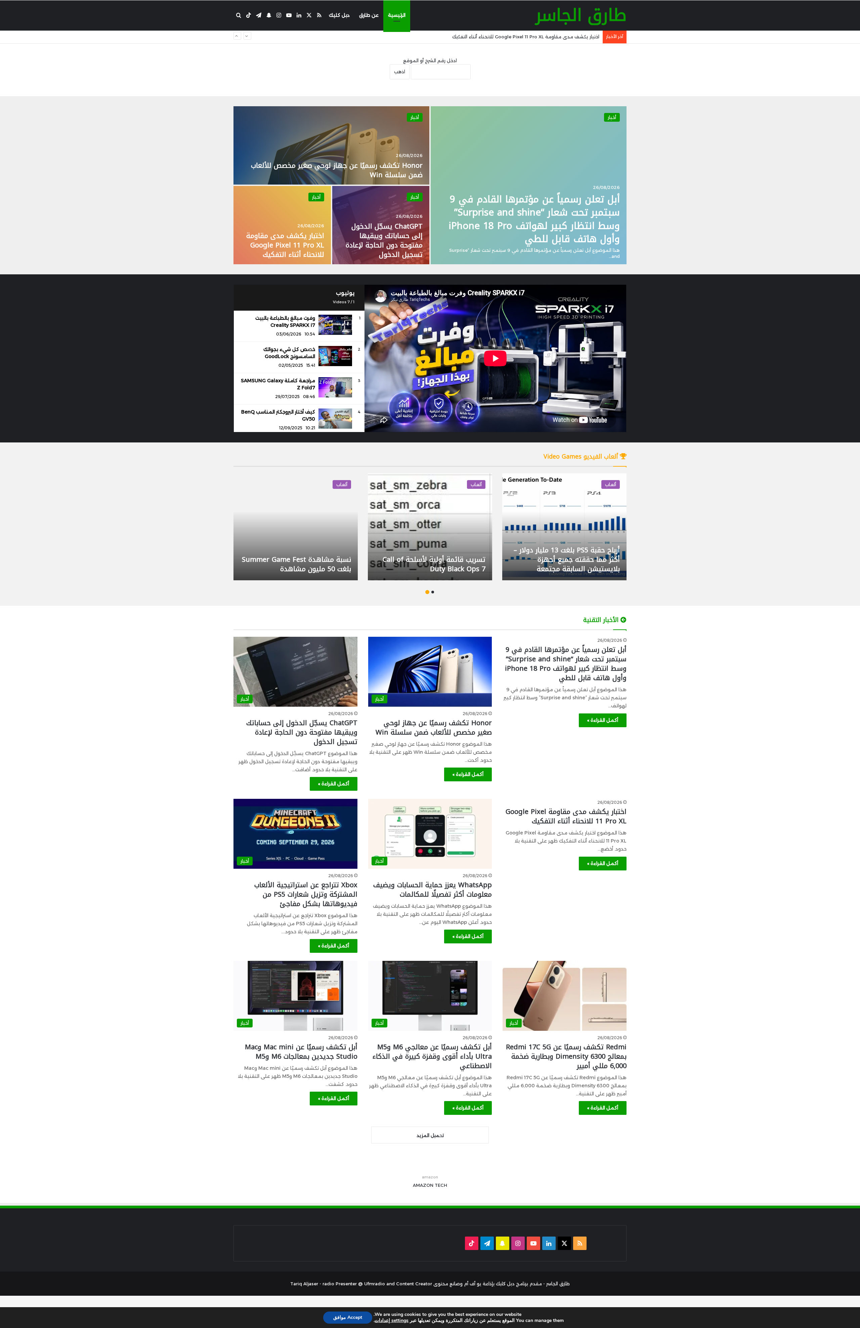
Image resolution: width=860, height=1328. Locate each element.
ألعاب (610, 484)
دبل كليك (339, 15)
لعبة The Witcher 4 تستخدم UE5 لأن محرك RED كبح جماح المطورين (300, 564)
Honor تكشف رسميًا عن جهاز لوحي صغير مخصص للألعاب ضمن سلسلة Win (337, 170)
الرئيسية (396, 15)
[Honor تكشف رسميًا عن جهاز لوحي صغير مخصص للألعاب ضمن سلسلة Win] (331, 145)
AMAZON (423, 1185)
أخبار (612, 117)
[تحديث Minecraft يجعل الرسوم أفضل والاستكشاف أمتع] (430, 526)
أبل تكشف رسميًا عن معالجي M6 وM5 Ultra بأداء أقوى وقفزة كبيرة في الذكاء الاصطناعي (432, 1056)
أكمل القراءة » (602, 720)
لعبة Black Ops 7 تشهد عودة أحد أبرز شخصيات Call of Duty (568, 564)
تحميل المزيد (430, 1135)
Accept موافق (347, 1317)
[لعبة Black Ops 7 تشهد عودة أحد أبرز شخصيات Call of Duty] (564, 526)
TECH (441, 1185)
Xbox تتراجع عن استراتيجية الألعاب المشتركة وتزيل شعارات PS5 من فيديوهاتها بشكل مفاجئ (305, 894)
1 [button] (433, 592)
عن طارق (369, 15)
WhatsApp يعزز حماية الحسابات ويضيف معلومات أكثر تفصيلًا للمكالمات (524, 36)
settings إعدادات (391, 1321)
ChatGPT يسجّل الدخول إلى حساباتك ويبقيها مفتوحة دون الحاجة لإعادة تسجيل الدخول (384, 240)
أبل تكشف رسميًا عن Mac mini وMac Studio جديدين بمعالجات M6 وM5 (301, 1052)
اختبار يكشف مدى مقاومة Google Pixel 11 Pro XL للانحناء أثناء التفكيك (285, 245)
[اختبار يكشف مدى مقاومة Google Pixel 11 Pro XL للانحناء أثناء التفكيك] (282, 225)
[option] (430, 185)
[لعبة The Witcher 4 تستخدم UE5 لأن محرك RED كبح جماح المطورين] (295, 526)
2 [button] (427, 592)
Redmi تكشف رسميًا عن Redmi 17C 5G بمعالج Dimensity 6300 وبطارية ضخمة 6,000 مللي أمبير (566, 1056)
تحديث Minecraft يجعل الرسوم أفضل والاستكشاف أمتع (438, 564)
